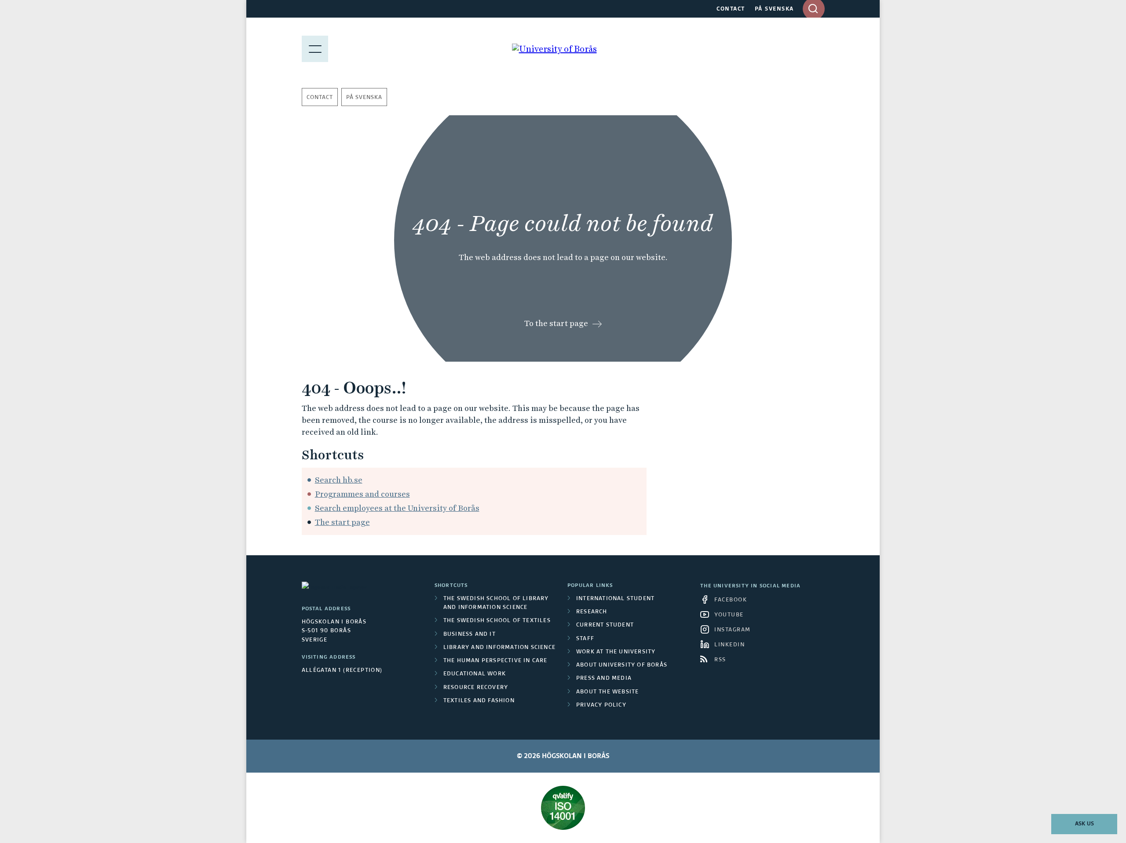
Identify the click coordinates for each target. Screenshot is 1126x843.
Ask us (1084, 824)
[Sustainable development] (563, 808)
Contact (320, 98)
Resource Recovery (475, 688)
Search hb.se (338, 479)
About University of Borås (621, 665)
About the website (607, 692)
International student (615, 599)
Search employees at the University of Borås (397, 508)
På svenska (364, 98)
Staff (585, 639)
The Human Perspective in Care (495, 661)
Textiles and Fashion (479, 701)
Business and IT (469, 634)
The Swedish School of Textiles (497, 621)
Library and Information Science (499, 648)
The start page (342, 522)
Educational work (474, 674)
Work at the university (615, 652)
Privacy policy (601, 705)
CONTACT (731, 9)
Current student (605, 625)
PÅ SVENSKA (774, 9)
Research (591, 612)
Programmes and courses (362, 493)
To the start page (556, 323)
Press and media (604, 678)
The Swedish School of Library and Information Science (496, 603)
